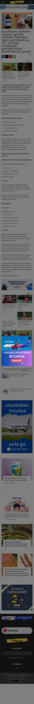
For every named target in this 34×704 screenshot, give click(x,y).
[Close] (29, 338)
